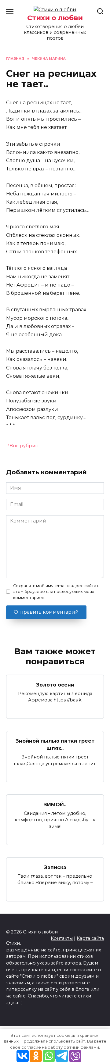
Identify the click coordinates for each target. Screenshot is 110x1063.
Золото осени (55, 684)
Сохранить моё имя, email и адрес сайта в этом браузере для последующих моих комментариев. (56, 591)
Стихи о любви (55, 17)
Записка (55, 867)
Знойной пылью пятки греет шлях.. (55, 744)
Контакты (62, 938)
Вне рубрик (23, 445)
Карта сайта (90, 938)
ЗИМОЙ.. (55, 804)
